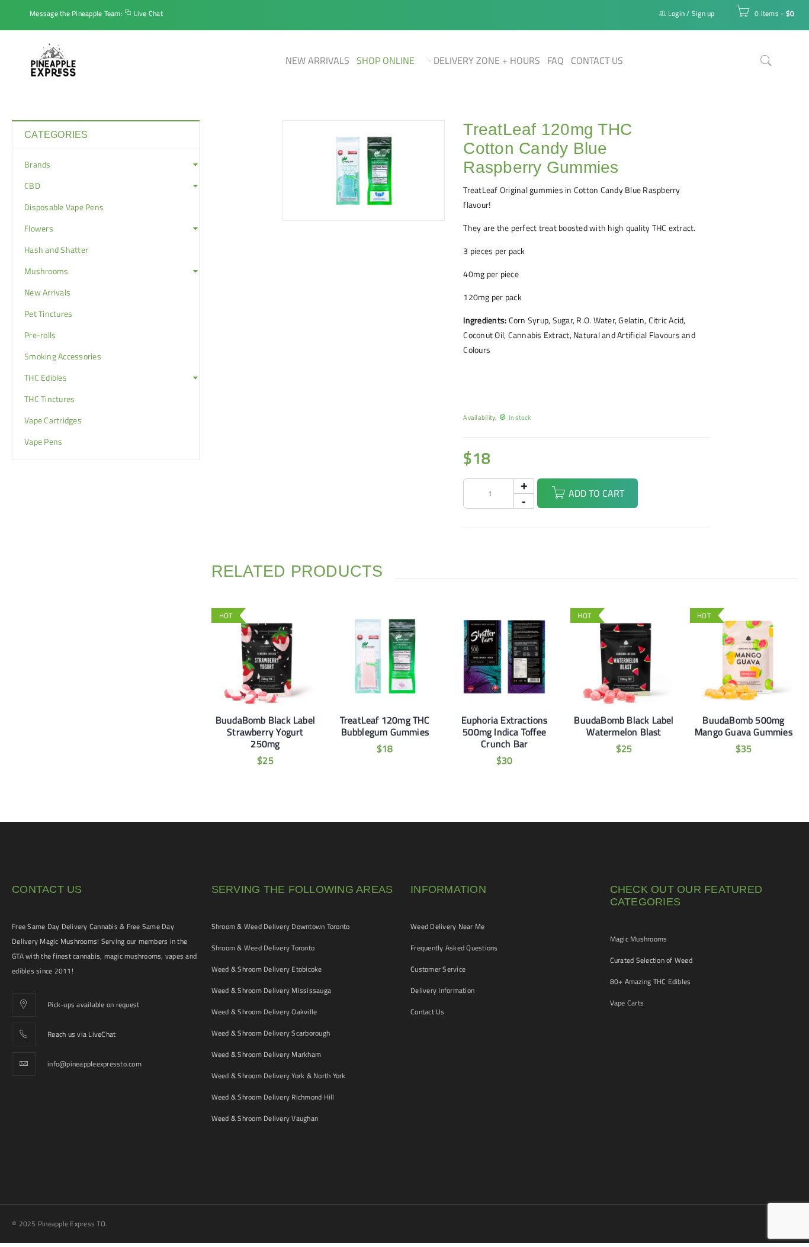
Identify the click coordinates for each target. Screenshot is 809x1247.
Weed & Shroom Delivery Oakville (264, 1011)
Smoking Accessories (62, 356)
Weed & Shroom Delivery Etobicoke (266, 969)
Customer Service (438, 969)
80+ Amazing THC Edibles (650, 981)
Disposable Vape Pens (64, 207)
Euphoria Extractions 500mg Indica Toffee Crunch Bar (504, 732)
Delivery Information (442, 990)
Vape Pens (43, 442)
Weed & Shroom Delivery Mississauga (271, 990)
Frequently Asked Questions (454, 947)
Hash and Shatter (56, 250)
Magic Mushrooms (638, 938)
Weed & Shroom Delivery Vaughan (265, 1118)
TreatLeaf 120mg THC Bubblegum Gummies (385, 726)
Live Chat (148, 13)
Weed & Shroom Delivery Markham (266, 1054)
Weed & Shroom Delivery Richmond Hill (273, 1097)
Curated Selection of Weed (651, 960)
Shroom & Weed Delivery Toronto (263, 947)
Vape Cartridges (53, 420)
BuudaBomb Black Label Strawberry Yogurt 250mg (265, 732)
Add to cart (596, 493)
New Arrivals (47, 292)
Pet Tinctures (48, 314)
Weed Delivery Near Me (447, 926)
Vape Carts (627, 1002)
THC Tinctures (49, 399)
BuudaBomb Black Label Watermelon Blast (623, 726)
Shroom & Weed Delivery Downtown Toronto (280, 926)
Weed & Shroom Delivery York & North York (278, 1075)
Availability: (479, 417)
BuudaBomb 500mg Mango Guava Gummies (743, 726)
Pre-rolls (40, 335)
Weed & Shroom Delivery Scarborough (270, 1033)
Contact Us (427, 1011)
